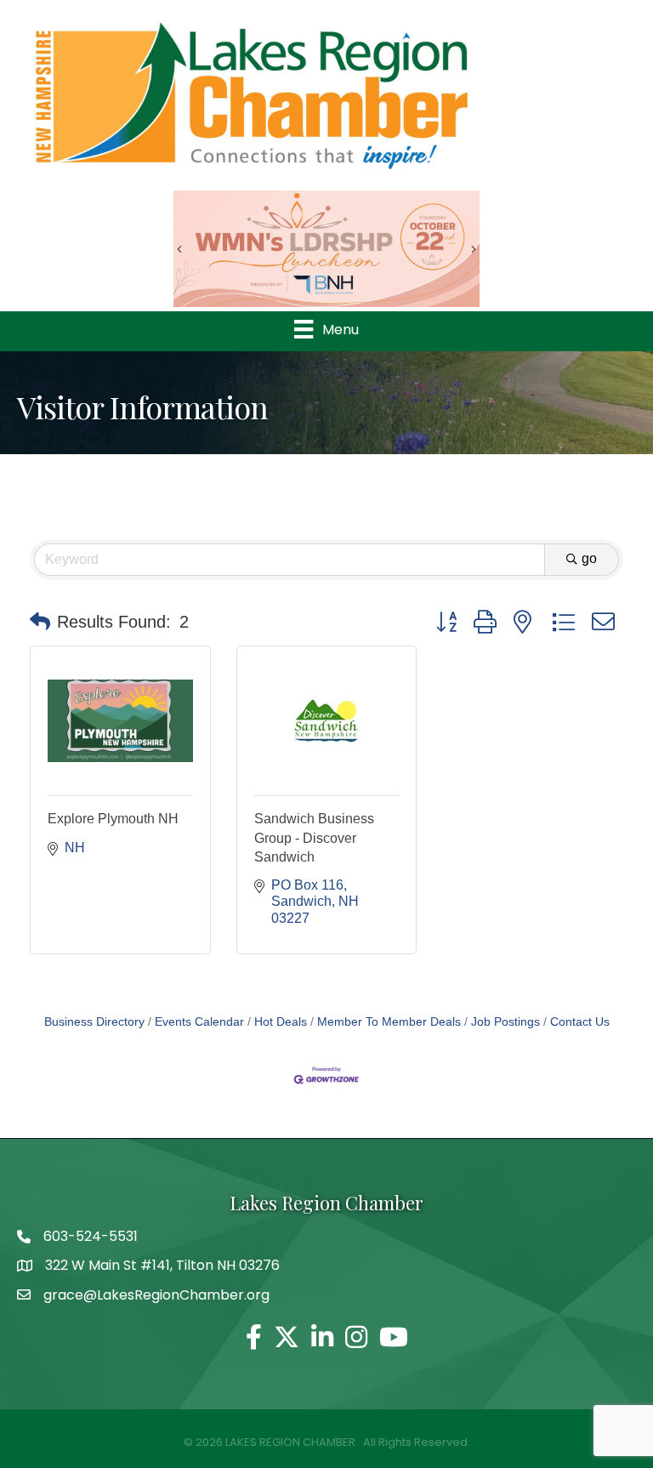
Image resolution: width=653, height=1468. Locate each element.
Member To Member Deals (389, 1022)
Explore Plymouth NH (113, 818)
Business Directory (94, 1022)
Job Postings (505, 1022)
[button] (40, 621)
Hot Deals (280, 1022)
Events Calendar (199, 1022)
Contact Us (580, 1022)
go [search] (589, 558)
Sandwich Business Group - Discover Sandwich (314, 837)
